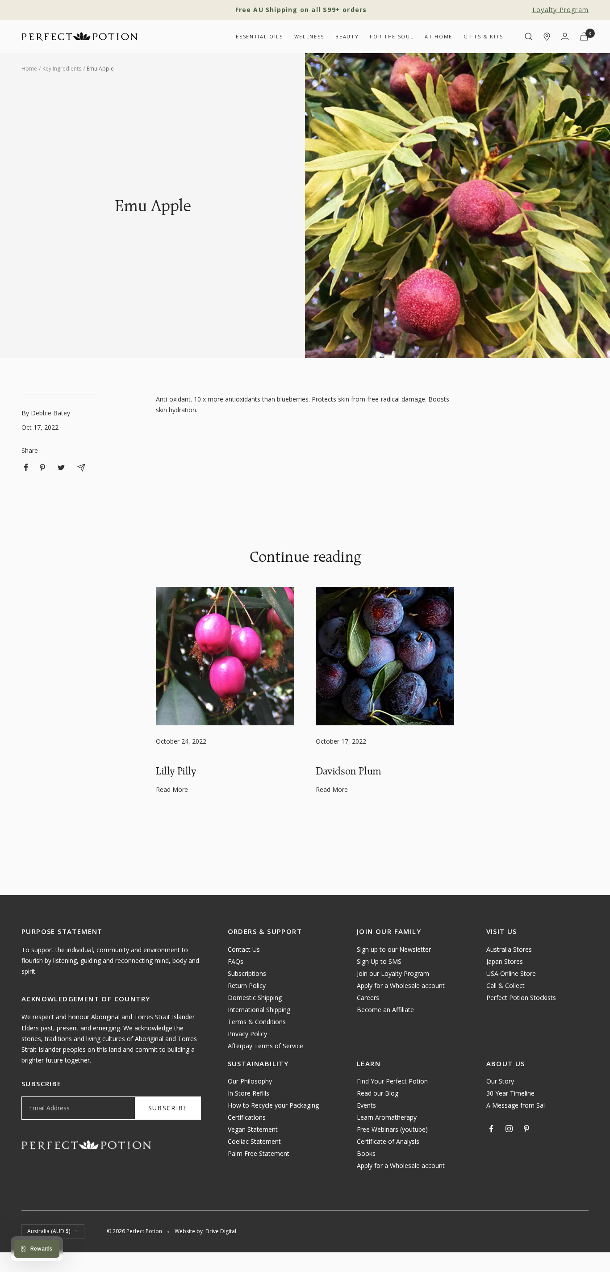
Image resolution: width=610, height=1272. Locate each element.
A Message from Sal (515, 1105)
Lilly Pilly (176, 771)
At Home (438, 36)
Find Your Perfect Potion (392, 1081)
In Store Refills (248, 1093)
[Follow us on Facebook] (491, 1128)
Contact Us (244, 949)
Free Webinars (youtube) (392, 1129)
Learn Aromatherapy (387, 1117)
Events (366, 1105)
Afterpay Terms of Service (265, 1046)
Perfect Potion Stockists (521, 997)
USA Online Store (511, 973)
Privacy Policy (247, 1033)
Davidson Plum (348, 771)
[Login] (565, 36)
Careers (368, 997)
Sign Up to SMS (379, 961)
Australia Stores (509, 949)
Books (366, 1153)
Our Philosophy (250, 1081)
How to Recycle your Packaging (273, 1105)
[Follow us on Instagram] (509, 1128)
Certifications (247, 1117)
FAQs (235, 961)
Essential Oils (259, 36)
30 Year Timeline (510, 1093)
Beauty (347, 36)
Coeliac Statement (254, 1141)
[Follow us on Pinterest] (526, 1128)
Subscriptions (247, 973)
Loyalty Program (560, 9)
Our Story (500, 1081)
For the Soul (392, 36)
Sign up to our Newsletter (394, 949)
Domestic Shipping (255, 997)
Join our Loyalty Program (393, 973)
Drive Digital (220, 1231)
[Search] (529, 37)
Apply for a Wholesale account (401, 985)
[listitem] (26, 467)
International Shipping (259, 1009)
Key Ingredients (61, 68)
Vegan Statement (253, 1129)
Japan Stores (504, 961)
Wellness (309, 36)
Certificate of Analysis (388, 1141)
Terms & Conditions (257, 1021)
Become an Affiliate (385, 1009)
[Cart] (584, 36)
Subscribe (168, 1108)
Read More (172, 789)
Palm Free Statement (258, 1153)
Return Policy (247, 985)
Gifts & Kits (483, 36)
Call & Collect (505, 985)
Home (29, 68)
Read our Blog (377, 1093)
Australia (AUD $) (48, 1231)
